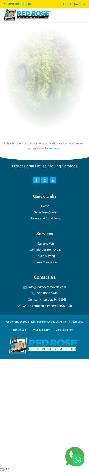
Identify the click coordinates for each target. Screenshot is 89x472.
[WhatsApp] (77, 460)
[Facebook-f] (36, 180)
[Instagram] (44, 180)
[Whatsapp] (53, 180)
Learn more (52, 148)
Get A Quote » (74, 4)
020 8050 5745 (19, 4)
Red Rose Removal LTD (44, 321)
